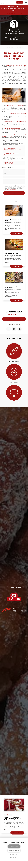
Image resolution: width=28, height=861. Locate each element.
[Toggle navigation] (26, 2)
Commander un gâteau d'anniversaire (13, 286)
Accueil (8, 13)
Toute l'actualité (17, 830)
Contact (20, 13)
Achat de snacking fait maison (10, 148)
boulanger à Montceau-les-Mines (16, 65)
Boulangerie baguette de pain (13, 219)
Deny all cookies (14, 850)
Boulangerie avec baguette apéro (10, 154)
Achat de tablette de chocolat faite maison (12, 149)
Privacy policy (14, 857)
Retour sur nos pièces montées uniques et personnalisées (14, 817)
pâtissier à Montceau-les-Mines (13, 128)
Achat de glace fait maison (9, 147)
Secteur (6, 46)
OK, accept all (14, 846)
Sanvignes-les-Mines (8, 163)
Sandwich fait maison (12, 253)
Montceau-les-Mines (14, 46)
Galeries (13, 13)
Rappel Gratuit (19, 2)
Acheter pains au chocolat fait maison (11, 153)
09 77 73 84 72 (13, 7)
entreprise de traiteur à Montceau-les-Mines (14, 122)
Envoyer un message (14, 319)
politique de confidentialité (11, 189)
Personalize (15, 854)
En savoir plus (16, 233)
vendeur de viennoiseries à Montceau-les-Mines (14, 114)
